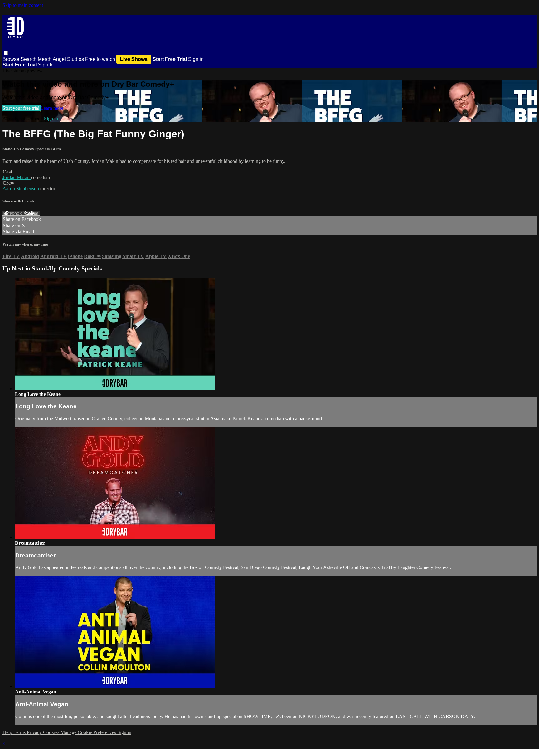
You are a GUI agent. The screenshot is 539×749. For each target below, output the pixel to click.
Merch (44, 59)
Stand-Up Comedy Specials (26, 149)
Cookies (52, 732)
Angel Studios (68, 59)
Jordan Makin (16, 177)
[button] (6, 53)
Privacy (35, 732)
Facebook (12, 213)
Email (34, 213)
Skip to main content (22, 5)
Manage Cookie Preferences (89, 732)
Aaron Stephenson (21, 188)
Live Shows (134, 59)
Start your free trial (21, 108)
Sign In (46, 64)
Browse (11, 59)
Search (29, 59)
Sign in (196, 59)
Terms (20, 732)
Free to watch (100, 59)
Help (7, 732)
